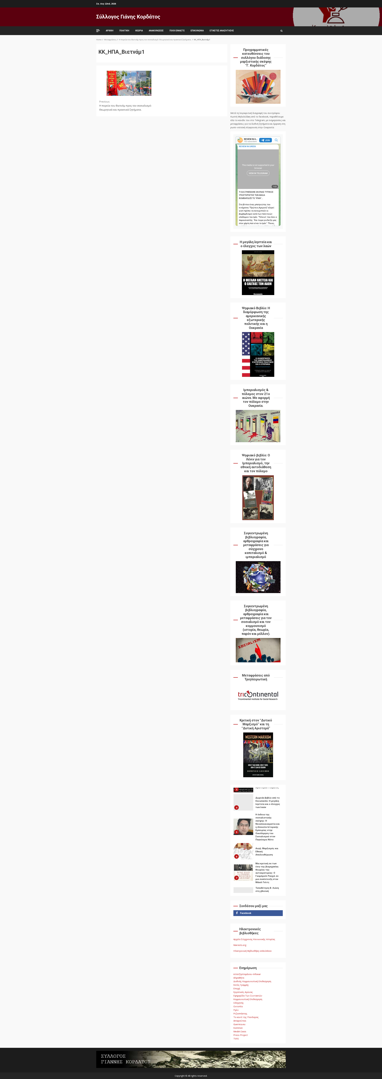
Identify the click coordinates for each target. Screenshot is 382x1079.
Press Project (240, 1034)
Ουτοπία (238, 1006)
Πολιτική (124, 30)
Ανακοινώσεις (156, 30)
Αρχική (109, 30)
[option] (258, 803)
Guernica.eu (239, 1024)
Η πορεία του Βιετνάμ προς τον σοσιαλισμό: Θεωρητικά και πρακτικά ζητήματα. (125, 105)
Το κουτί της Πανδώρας (246, 1017)
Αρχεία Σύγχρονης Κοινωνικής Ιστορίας (254, 939)
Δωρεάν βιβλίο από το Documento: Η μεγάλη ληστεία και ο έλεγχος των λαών (243, 802)
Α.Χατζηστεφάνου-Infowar (247, 974)
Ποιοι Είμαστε (177, 30)
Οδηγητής (238, 1002)
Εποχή (236, 988)
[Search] (281, 31)
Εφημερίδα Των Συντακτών (247, 995)
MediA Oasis (239, 1031)
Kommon (238, 1027)
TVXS (236, 1038)
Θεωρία (139, 30)
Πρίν (236, 1009)
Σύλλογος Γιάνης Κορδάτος (128, 17)
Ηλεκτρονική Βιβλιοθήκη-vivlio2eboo (252, 950)
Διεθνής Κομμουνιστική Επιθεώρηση (252, 981)
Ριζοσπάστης (240, 1013)
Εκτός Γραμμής (241, 984)
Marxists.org (239, 944)
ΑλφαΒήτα (238, 977)
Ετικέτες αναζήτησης (222, 30)
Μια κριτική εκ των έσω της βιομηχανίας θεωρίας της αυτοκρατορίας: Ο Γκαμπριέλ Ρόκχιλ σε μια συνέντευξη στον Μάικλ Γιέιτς (243, 872)
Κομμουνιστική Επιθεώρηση (247, 999)
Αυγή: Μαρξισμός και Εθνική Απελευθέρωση (243, 851)
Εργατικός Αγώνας (243, 992)
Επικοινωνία (197, 30)
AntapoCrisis (239, 1020)
